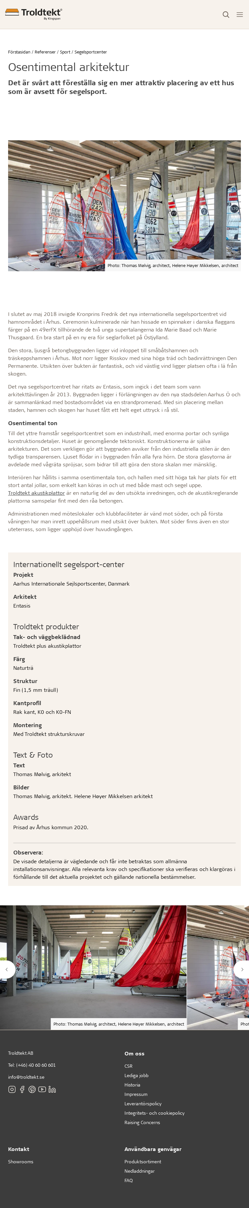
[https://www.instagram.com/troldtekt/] (12, 1089)
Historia (132, 1085)
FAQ (128, 1180)
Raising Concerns (142, 1122)
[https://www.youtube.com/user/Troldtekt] (42, 1089)
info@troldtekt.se (26, 1077)
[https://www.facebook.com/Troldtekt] (22, 1089)
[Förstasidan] (33, 14)
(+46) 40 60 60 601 (36, 1065)
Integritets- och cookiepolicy (154, 1113)
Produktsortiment (142, 1161)
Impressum (136, 1094)
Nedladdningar (139, 1171)
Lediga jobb (136, 1075)
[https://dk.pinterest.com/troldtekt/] (32, 1089)
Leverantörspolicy (142, 1103)
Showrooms (20, 1161)
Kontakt (18, 1148)
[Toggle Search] (225, 14)
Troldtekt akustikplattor (36, 492)
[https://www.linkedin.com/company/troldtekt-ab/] (52, 1089)
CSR (128, 1066)
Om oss (134, 1053)
